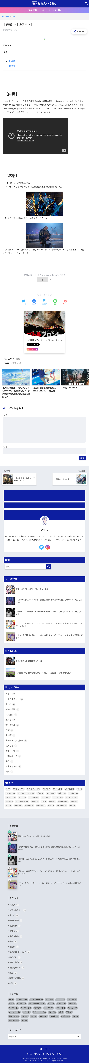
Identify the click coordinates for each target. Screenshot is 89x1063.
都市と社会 (62, 805)
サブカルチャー (14, 699)
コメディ (50, 793)
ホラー (9, 801)
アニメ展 (46, 789)
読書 (51, 805)
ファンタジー (71, 797)
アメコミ (57, 789)
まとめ (10, 704)
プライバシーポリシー (55, 1054)
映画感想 (29, 805)
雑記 (9, 772)
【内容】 (12, 61)
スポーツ (62, 793)
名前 (5, 447)
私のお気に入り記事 (16, 740)
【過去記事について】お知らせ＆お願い (44, 10)
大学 (43, 801)
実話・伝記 (63, 801)
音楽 (72, 805)
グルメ (40, 793)
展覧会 (10, 720)
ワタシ (34, 801)
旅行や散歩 (12, 725)
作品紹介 (11, 715)
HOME (46, 1049)
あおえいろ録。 (47, 3)
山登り (74, 801)
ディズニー (73, 793)
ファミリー (58, 797)
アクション (17, 363)
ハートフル (33, 797)
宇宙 (52, 801)
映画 (18, 359)
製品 (9, 761)
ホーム (29, 1054)
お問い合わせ (39, 1054)
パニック (45, 797)
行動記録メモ (13, 756)
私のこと (11, 746)
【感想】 (12, 66)
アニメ (10, 694)
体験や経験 (12, 709)
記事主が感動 (13, 766)
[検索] (48, 566)
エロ (79, 789)
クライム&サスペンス (26, 793)
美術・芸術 (12, 751)
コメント (7, 415)
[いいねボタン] (42, 279)
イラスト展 (69, 789)
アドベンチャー (33, 789)
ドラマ (22, 797)
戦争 (8, 805)
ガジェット (10, 793)
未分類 (10, 735)
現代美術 (41, 805)
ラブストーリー (22, 801)
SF (8, 789)
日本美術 (18, 805)
